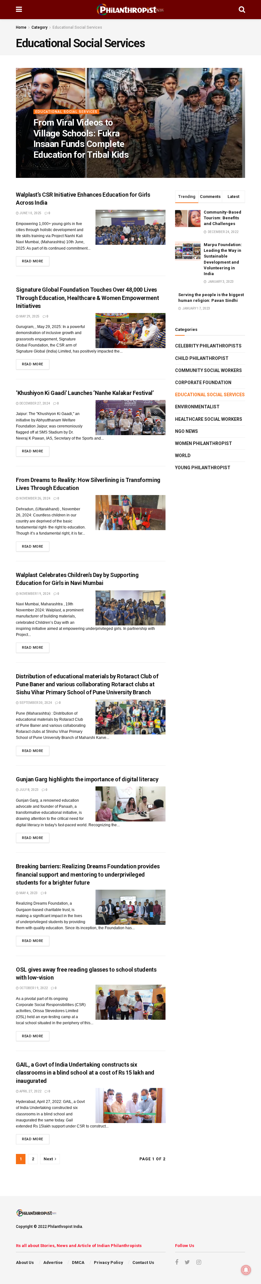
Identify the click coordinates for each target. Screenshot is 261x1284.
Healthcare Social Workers (208, 419)
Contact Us (143, 1262)
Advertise (53, 1262)
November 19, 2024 (34, 593)
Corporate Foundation (203, 382)
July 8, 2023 (29, 790)
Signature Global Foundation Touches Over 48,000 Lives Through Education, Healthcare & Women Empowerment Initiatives (87, 297)
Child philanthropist (202, 358)
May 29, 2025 (29, 316)
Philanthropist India (57, 168)
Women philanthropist (203, 443)
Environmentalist (197, 406)
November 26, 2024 (34, 498)
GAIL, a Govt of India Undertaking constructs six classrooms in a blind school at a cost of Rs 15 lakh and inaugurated (85, 1072)
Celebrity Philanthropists (208, 345)
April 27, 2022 (30, 1091)
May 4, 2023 (28, 893)
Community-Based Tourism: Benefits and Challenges (222, 218)
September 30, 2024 (35, 702)
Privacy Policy (108, 1262)
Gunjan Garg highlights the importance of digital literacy (87, 779)
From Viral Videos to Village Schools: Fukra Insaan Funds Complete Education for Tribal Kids (81, 138)
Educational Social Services (77, 27)
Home (21, 27)
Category (39, 27)
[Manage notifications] (246, 1270)
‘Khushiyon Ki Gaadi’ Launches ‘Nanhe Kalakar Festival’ (85, 393)
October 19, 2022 (33, 988)
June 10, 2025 (30, 213)
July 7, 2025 (92, 168)
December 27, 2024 (34, 403)
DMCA (78, 1262)
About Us (25, 1262)
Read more (32, 261)
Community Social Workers (208, 370)
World (183, 455)
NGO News (186, 431)
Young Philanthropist (202, 467)
